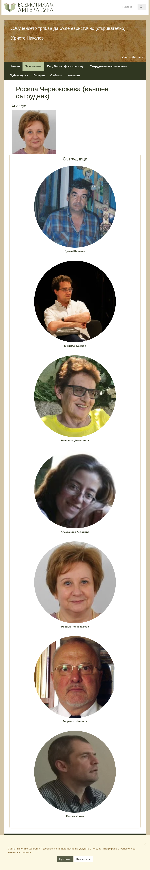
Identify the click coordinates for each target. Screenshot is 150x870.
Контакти (74, 75)
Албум (20, 106)
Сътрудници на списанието (108, 66)
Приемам (65, 859)
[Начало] (28, 7)
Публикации (18, 75)
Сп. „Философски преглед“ (65, 66)
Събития (56, 75)
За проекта (32, 66)
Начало (15, 66)
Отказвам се (83, 859)
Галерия (39, 75)
